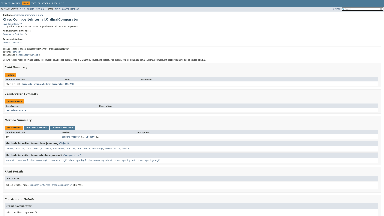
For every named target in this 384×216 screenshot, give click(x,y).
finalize (31, 148)
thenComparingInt (124, 160)
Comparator (9, 34)
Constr (30, 9)
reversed (21, 160)
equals (19, 148)
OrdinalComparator (16, 110)
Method (40, 9)
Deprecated (44, 3)
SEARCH (336, 9)
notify (70, 148)
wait (107, 148)
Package (16, 3)
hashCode (58, 148)
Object (21, 34)
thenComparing (38, 160)
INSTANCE (70, 84)
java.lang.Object (11, 24)
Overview (5, 3)
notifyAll (83, 148)
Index (54, 3)
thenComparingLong (148, 160)
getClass (45, 148)
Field (22, 9)
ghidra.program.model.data (28, 15)
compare (66, 137)
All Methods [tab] (14, 127)
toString (97, 148)
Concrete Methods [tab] (63, 127)
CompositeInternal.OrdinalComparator (42, 84)
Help (61, 3)
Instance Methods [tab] (36, 127)
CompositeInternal (13, 42)
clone (9, 148)
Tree (34, 3)
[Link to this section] (29, 67)
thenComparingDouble (99, 160)
